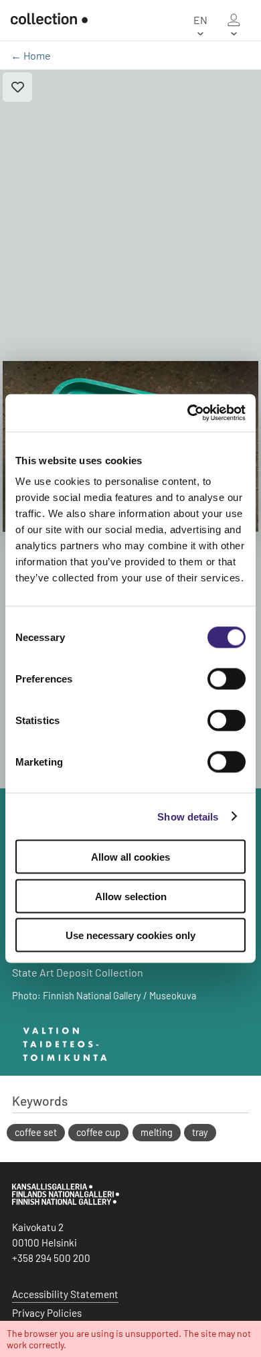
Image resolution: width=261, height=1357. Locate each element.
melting (157, 1132)
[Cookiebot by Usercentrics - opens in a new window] (188, 413)
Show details (187, 816)
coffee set (36, 1132)
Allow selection (131, 896)
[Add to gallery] (17, 87)
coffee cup (98, 1132)
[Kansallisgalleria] (65, 1202)
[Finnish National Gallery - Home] (49, 20)
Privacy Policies (47, 1313)
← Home (31, 55)
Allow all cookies (130, 857)
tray (200, 1132)
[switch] (226, 679)
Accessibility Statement (65, 1294)
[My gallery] (233, 20)
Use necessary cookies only (130, 935)
